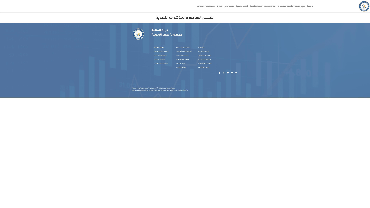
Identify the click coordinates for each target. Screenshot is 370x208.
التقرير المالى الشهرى (184, 51)
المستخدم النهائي (161, 63)
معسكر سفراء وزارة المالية (205, 6)
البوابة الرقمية (181, 67)
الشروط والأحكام (160, 55)
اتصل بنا (219, 6)
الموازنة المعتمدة (182, 59)
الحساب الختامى (182, 55)
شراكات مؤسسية (242, 6)
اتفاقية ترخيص (159, 59)
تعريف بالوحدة (300, 6)
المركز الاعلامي (229, 6)
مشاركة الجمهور (270, 6)
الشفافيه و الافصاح (183, 47)
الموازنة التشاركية (256, 6)
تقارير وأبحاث (180, 63)
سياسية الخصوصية (161, 51)
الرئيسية (310, 6)
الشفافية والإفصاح (286, 6)
